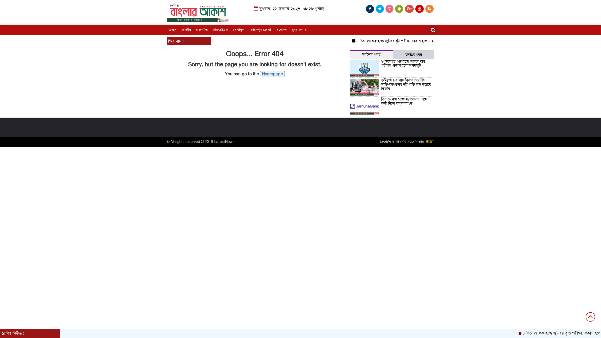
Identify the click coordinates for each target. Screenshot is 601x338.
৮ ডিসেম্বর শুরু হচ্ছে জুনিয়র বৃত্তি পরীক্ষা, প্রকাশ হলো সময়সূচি (393, 41)
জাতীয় (186, 29)
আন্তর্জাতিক (220, 29)
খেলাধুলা (239, 29)
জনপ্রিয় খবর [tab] (413, 54)
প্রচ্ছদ (173, 29)
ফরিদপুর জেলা (260, 29)
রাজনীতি (202, 29)
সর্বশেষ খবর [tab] (371, 54)
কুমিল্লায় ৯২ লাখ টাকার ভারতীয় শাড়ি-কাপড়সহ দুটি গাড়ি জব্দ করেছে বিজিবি (406, 84)
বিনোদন (281, 29)
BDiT (430, 141)
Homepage (272, 74)
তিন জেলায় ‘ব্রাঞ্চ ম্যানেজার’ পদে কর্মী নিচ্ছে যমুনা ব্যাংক (404, 101)
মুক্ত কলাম (299, 29)
